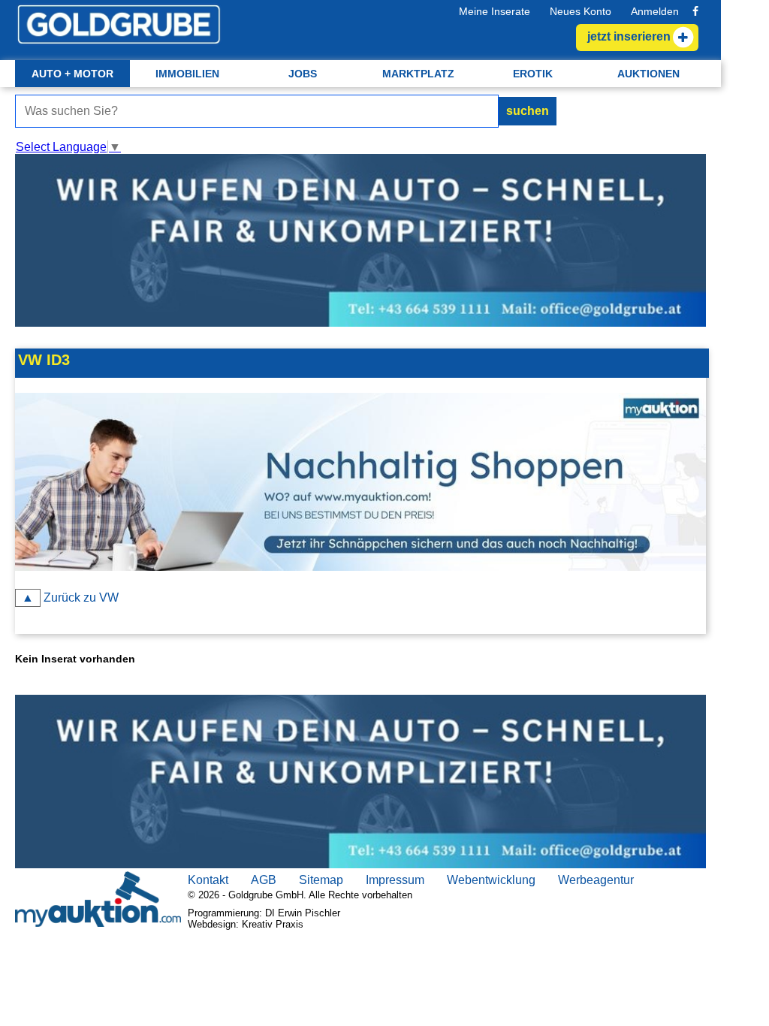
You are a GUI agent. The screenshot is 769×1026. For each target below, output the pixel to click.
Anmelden (655, 11)
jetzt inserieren (629, 36)
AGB (263, 880)
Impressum (395, 880)
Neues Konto (580, 11)
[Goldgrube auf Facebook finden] (695, 11)
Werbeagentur (596, 880)
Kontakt (208, 880)
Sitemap (321, 880)
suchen (527, 110)
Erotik (533, 74)
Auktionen (648, 74)
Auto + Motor (72, 74)
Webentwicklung (491, 880)
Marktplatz (418, 74)
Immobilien (187, 74)
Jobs (302, 74)
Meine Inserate (494, 11)
